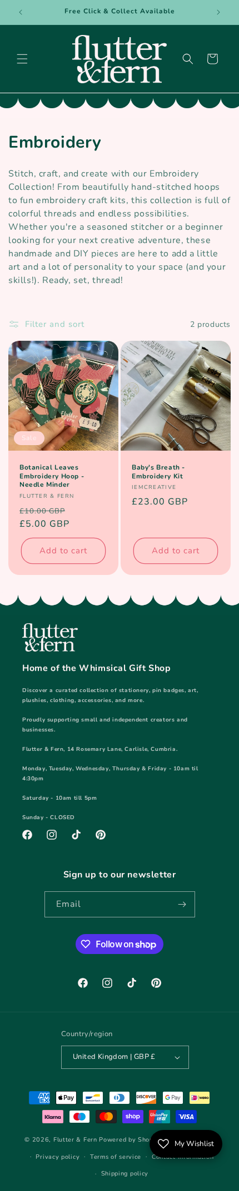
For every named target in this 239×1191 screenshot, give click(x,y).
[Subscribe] (182, 904)
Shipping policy (125, 1173)
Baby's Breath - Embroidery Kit (158, 472)
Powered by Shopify (130, 1140)
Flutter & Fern (75, 1140)
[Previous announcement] (20, 12)
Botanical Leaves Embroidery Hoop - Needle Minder (51, 476)
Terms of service (115, 1157)
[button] (22, 59)
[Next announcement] (218, 12)
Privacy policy (57, 1157)
